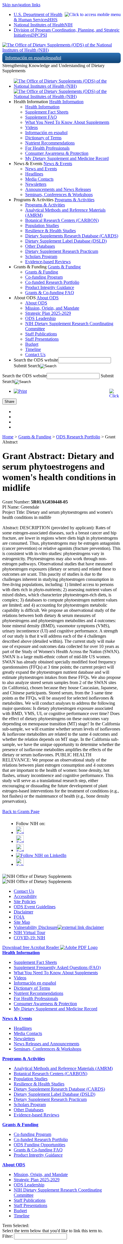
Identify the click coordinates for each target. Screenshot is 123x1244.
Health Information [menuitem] (42, 106)
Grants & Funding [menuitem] (41, 271)
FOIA (19, 917)
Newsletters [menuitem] (35, 184)
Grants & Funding (64, 266)
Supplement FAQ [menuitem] (41, 117)
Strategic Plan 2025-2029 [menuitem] (48, 313)
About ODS (48, 297)
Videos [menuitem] (31, 127)
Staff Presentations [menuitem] (42, 339)
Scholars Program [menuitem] (41, 256)
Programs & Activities (74, 199)
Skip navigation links (21, 4)
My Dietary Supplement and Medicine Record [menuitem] (67, 158)
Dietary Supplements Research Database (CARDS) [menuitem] (71, 235)
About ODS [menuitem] (36, 302)
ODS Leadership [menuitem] (40, 318)
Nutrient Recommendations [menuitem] (50, 142)
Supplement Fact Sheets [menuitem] (46, 112)
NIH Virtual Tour (29, 932)
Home (7, 436)
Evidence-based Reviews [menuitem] (48, 261)
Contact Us (24, 891)
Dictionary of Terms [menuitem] (43, 137)
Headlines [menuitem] (34, 173)
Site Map (22, 922)
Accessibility (25, 896)
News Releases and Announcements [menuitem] (46, 1043)
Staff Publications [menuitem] (41, 333)
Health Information (66, 101)
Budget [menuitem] (31, 344)
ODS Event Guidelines (34, 906)
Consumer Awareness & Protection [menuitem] (56, 153)
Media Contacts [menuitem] (39, 179)
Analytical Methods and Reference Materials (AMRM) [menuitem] (63, 1068)
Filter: (7, 1236)
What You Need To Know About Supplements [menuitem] (67, 122)
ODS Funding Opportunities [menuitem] (39, 1144)
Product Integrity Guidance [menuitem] (49, 287)
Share (9, 401)
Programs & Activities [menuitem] (45, 204)
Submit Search (27, 365)
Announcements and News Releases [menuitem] (58, 189)
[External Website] (80, 927)
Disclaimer (23, 911)
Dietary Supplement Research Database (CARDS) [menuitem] (59, 1089)
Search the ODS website (36, 360)
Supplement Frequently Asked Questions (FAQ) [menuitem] (57, 967)
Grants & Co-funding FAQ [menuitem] (49, 292)
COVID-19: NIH (29, 937)
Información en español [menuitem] (46, 132)
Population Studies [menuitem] (42, 225)
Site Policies (25, 901)
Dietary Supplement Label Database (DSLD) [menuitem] (66, 241)
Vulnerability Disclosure (35, 927)
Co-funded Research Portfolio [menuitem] (52, 282)
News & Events (57, 163)
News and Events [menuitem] (41, 168)
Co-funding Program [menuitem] (44, 277)
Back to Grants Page (20, 811)
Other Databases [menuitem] (40, 246)
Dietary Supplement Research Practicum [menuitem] (61, 251)
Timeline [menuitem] (33, 349)
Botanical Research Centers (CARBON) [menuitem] (62, 220)
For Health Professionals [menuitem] (47, 148)
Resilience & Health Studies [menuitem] (50, 230)
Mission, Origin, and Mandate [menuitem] (52, 308)
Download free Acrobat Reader (31, 947)
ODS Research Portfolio (78, 436)
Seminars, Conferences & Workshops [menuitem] (59, 194)
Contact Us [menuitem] (35, 354)
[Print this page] (20, 391)
